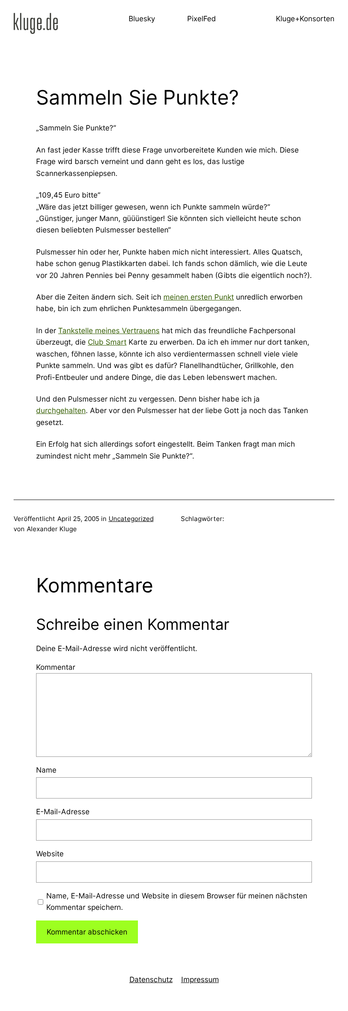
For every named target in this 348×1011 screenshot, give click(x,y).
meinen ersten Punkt (198, 296)
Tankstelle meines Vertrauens (109, 330)
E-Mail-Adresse (63, 811)
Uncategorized (131, 519)
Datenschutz (151, 979)
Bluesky (142, 18)
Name (46, 769)
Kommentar (55, 667)
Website (50, 853)
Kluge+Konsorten (305, 18)
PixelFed (201, 18)
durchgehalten (61, 410)
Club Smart (107, 341)
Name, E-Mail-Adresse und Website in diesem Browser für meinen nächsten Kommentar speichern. (176, 901)
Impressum (200, 979)
